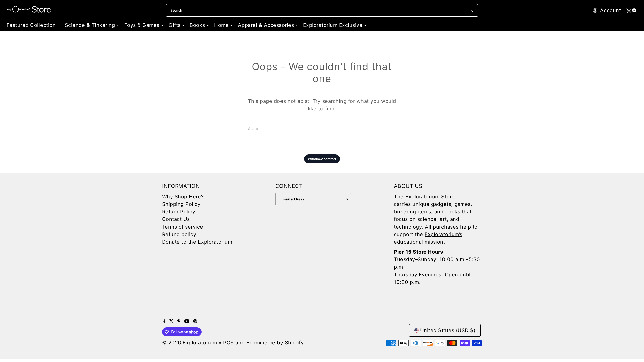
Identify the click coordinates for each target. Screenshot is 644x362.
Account (610, 10)
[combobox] (322, 10)
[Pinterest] (178, 321)
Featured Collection (31, 25)
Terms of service (182, 227)
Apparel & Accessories (266, 25)
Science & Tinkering (90, 25)
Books (197, 25)
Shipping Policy (181, 204)
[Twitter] (171, 321)
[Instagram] (195, 321)
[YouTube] (186, 321)
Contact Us (176, 219)
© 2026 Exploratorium (189, 343)
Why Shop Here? (183, 197)
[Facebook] (164, 321)
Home (221, 25)
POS (228, 343)
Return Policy (178, 212)
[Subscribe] (344, 199)
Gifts (175, 25)
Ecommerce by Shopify (275, 343)
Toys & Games (141, 25)
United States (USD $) (448, 330)
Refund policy (179, 234)
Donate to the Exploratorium (197, 242)
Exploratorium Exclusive (333, 25)
